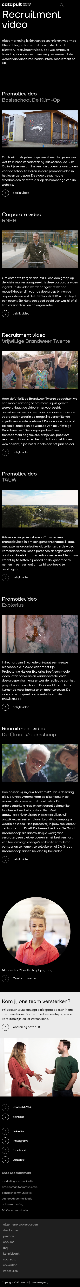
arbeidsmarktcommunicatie (19, 1187)
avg (6, 1248)
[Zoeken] (61, 5)
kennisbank (11, 1254)
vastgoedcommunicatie (17, 1198)
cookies (8, 1242)
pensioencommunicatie (17, 1193)
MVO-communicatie (15, 1210)
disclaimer (10, 1230)
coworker (10, 1265)
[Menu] (73, 5)
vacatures (10, 1271)
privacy (8, 1236)
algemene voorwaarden (20, 1225)
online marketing (12, 1204)
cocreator (10, 1259)
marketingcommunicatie (17, 1181)
